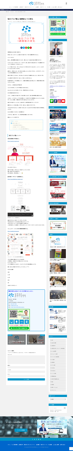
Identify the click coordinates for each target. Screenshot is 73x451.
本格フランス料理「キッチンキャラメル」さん (58, 287)
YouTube (53, 367)
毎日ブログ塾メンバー (15, 123)
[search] (65, 408)
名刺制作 (53, 362)
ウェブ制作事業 (14, 444)
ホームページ (51, 410)
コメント (10, 354)
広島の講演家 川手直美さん (17, 125)
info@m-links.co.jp (14, 305)
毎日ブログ (26, 21)
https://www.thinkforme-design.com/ (15, 179)
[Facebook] (21, 48)
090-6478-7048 (14, 303)
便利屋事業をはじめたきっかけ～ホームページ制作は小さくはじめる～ (58, 134)
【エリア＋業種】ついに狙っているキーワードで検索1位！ (58, 120)
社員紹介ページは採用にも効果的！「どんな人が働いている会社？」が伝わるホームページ (61, 320)
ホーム (9, 444)
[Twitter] (24, 48)
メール (9, 369)
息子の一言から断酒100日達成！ (56, 147)
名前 (9, 365)
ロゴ (57, 411)
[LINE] (28, 48)
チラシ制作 (53, 365)
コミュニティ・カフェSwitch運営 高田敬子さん (20, 128)
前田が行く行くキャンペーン (29, 444)
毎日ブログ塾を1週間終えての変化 (20, 11)
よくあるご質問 (56, 444)
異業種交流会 (54, 376)
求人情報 (50, 444)
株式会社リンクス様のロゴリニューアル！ (61, 312)
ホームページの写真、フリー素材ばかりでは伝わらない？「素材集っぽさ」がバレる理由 (61, 328)
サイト (9, 374)
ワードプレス (51, 411)
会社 (52, 340)
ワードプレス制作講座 (55, 356)
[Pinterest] (31, 48)
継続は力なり (33, 21)
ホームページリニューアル (58, 410)
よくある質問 (54, 351)
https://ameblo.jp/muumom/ (13, 231)
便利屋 (53, 384)
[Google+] (26, 48)
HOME (8, 11)
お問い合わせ (62, 444)
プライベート (54, 390)
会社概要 (37, 444)
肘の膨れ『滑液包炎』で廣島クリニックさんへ (58, 273)
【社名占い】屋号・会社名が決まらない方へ (58, 246)
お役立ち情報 (54, 342)
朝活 (23, 21)
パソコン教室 (54, 373)
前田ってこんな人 (63, 137)
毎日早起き (29, 21)
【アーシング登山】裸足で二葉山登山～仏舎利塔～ (58, 301)
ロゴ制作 (53, 359)
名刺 (55, 411)
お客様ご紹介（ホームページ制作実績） (58, 348)
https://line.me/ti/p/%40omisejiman (17, 307)
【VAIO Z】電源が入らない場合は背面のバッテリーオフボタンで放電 (57, 260)
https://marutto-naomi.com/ (13, 141)
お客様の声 (64, 110)
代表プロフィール (44, 444)
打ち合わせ (12, 11)
